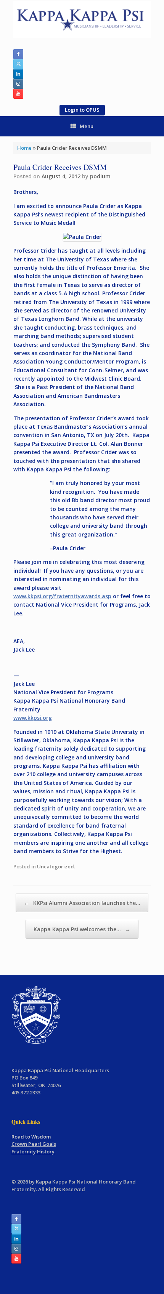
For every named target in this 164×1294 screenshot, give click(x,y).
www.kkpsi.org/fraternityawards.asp (62, 596)
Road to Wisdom (31, 1136)
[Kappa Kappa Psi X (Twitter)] (18, 64)
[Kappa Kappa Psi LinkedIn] (18, 74)
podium (100, 176)
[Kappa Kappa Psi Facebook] (18, 54)
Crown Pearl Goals (33, 1143)
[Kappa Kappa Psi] (82, 19)
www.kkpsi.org (32, 717)
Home (24, 147)
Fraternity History (33, 1151)
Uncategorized (55, 866)
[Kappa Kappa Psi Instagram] (18, 84)
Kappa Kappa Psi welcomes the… (82, 929)
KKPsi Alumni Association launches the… (82, 902)
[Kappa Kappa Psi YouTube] (18, 94)
